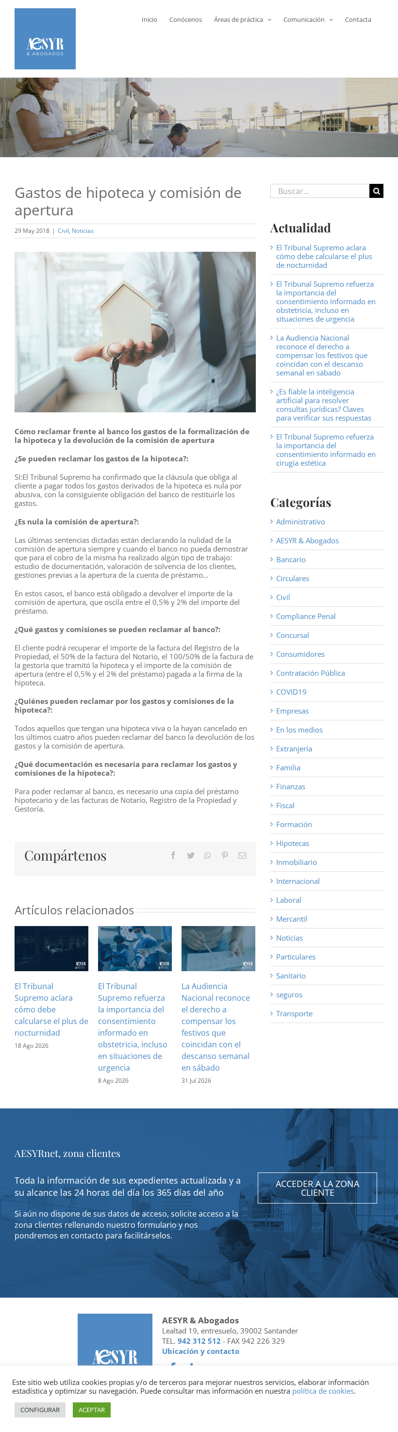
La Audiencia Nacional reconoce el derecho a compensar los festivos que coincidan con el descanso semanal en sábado (321, 355)
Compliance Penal (306, 616)
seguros (289, 994)
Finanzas (290, 786)
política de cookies (323, 1391)
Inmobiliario (296, 862)
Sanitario (291, 975)
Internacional (298, 881)
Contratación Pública (310, 672)
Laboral (288, 899)
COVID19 (291, 691)
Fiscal (285, 805)
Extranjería (294, 748)
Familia (288, 767)
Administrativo (300, 521)
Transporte (294, 1013)
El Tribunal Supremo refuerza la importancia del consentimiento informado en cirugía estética (326, 450)
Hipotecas (292, 843)
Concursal (292, 635)
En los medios (299, 729)
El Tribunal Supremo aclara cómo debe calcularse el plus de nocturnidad (51, 1009)
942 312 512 (199, 1340)
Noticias (83, 231)
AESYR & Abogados (307, 540)
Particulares (295, 956)
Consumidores (300, 654)
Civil (63, 231)
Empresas (292, 710)
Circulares (292, 578)
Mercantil (291, 918)
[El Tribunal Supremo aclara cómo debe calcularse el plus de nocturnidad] (51, 948)
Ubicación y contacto (200, 1351)
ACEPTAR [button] (92, 1409)
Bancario (291, 559)
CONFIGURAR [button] (40, 1409)
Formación (294, 824)
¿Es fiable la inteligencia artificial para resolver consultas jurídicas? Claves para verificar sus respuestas (323, 405)
